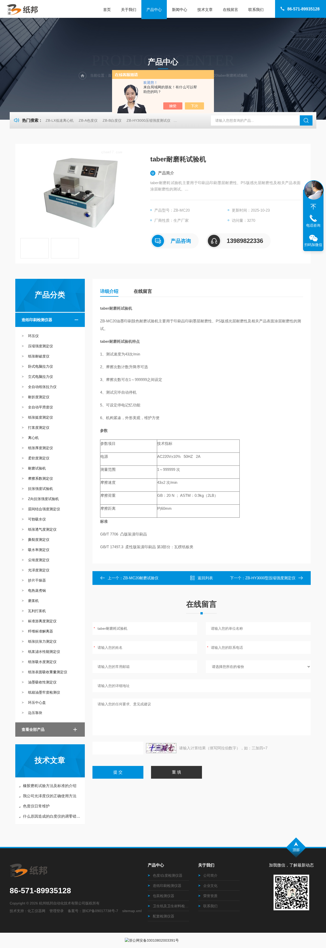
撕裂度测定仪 (38, 540)
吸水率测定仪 (38, 550)
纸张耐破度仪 (38, 356)
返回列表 (205, 578)
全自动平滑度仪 (40, 407)
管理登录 (56, 911)
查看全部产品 (33, 729)
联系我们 (256, 9)
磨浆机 (33, 601)
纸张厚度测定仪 (40, 448)
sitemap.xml (132, 911)
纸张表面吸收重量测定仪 (47, 672)
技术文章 (205, 9)
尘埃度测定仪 (38, 560)
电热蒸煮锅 (37, 590)
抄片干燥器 (37, 580)
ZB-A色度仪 (88, 120)
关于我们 (128, 9)
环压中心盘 (37, 702)
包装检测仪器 (163, 896)
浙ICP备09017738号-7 (100, 911)
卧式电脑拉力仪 (40, 366)
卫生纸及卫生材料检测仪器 (171, 906)
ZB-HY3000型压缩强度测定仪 (270, 578)
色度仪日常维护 (36, 806)
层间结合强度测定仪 (44, 509)
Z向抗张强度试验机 (43, 499)
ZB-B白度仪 (112, 120)
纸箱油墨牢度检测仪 (44, 692)
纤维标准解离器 (40, 631)
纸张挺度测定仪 (40, 417)
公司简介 (210, 875)
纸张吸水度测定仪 (42, 662)
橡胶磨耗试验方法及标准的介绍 (49, 786)
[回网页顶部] (313, 207)
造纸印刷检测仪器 (37, 320)
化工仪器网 (36, 911)
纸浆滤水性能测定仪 (44, 652)
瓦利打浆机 (37, 611)
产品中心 (154, 9)
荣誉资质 (210, 896)
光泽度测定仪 (38, 570)
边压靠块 (35, 713)
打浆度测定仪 (38, 427)
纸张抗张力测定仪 (42, 641)
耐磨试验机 (37, 468)
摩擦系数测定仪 (40, 478)
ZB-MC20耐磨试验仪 (140, 578)
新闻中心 (179, 9)
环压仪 (33, 336)
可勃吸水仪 (37, 519)
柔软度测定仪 (38, 458)
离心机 (33, 438)
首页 (107, 9)
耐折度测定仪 (38, 397)
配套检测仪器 (163, 916)
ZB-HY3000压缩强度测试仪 (148, 120)
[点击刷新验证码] (161, 748)
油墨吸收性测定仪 (42, 682)
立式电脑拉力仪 (40, 377)
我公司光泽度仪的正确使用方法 (49, 796)
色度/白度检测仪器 (167, 875)
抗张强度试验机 (40, 489)
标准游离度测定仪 (42, 621)
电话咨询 (313, 225)
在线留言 (230, 9)
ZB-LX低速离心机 (60, 120)
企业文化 (210, 886)
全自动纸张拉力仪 (42, 387)
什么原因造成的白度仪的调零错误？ (52, 816)
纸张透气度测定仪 (42, 529)
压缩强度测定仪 (40, 346)
